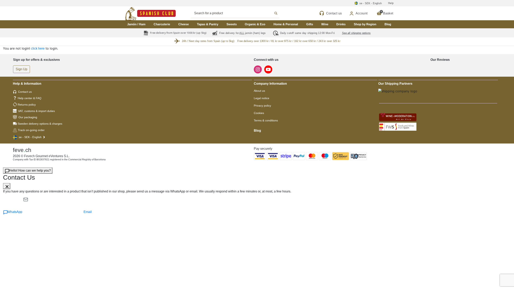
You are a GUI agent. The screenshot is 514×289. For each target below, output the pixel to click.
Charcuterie (162, 24)
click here (38, 48)
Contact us (25, 91)
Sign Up (21, 69)
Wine (324, 24)
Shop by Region (365, 24)
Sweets (231, 24)
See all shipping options (356, 33)
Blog (387, 24)
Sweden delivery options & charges (40, 123)
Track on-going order (31, 130)
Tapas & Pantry (207, 24)
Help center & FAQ (29, 98)
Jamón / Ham (136, 24)
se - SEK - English (30, 137)
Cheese (183, 24)
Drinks (341, 24)
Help (391, 3)
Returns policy (27, 104)
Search (239, 13)
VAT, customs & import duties (36, 111)
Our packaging (27, 117)
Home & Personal (285, 24)
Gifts (309, 24)
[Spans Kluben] (136, 13)
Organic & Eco (255, 24)
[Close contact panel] (6, 186)
